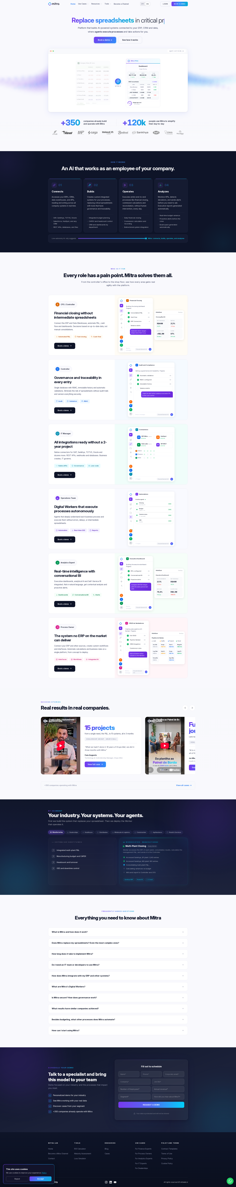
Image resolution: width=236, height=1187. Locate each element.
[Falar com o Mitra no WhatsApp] (230, 1181)
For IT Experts (141, 1163)
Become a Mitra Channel (58, 1154)
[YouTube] (115, 1182)
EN (148, 4)
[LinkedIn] (110, 1182)
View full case (94, 764)
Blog (106, 1149)
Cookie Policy (167, 1163)
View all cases (184, 785)
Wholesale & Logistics (122, 832)
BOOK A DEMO (179, 4)
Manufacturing (57, 832)
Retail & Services (175, 832)
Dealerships (73, 832)
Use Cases (82, 4)
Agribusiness (157, 832)
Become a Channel (121, 4)
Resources (95, 4)
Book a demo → (105, 40)
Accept (40, 1179)
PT (143, 4)
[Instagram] (106, 1182)
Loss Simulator (80, 1158)
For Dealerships (141, 1168)
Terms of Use (166, 1154)
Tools (107, 4)
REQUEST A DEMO (151, 1105)
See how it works (130, 40)
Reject (17, 1179)
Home (73, 4)
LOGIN (165, 4)
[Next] (192, 708)
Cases (107, 1154)
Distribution (103, 832)
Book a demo (63, 346)
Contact (51, 1158)
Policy (44, 1173)
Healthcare (89, 832)
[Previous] (185, 708)
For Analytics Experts (143, 1158)
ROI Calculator (80, 1149)
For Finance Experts (143, 1149)
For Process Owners (143, 1154)
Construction (141, 832)
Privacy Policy (167, 1158)
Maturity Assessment (82, 1154)
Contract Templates (169, 1149)
